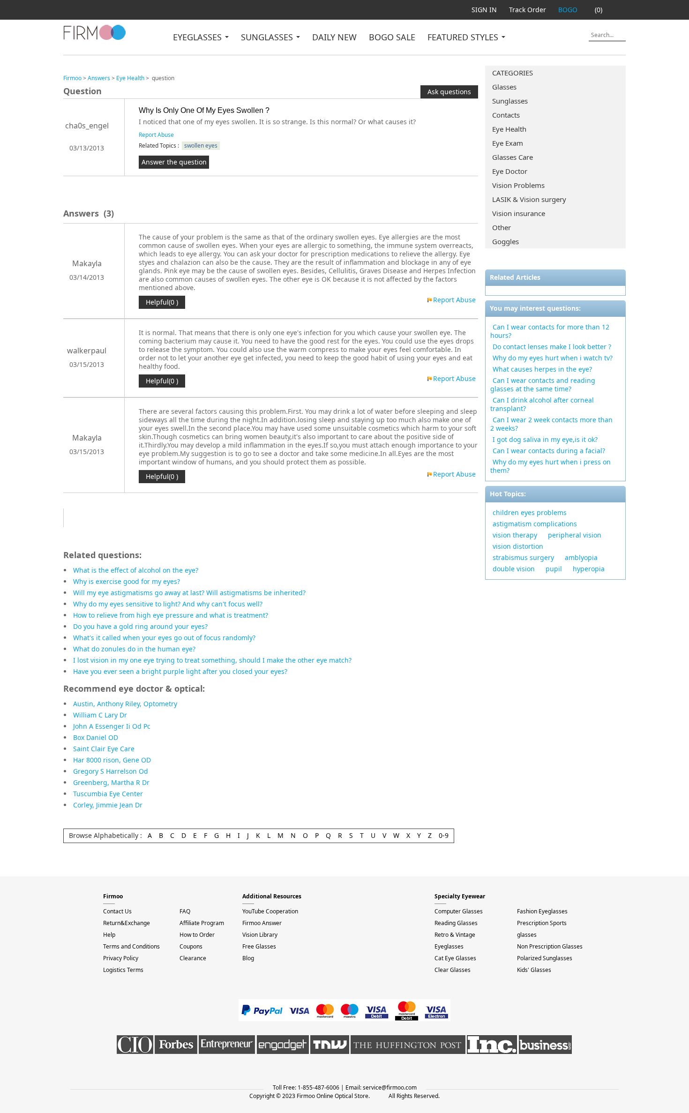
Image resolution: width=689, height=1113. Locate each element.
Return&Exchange (126, 923)
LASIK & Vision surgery (529, 199)
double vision (514, 568)
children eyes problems (530, 512)
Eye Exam (507, 143)
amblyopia (581, 557)
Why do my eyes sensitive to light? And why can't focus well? (167, 603)
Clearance (193, 958)
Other (501, 227)
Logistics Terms (123, 970)
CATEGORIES (512, 72)
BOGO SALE (392, 37)
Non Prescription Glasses (550, 946)
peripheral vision (574, 534)
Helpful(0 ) (162, 302)
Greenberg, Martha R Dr (111, 782)
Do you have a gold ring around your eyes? (140, 626)
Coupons (191, 946)
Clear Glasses (452, 970)
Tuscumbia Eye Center (108, 793)
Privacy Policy (120, 958)
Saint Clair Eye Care (104, 748)
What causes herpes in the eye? (542, 369)
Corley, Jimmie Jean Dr (107, 804)
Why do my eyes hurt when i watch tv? (553, 357)
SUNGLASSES (268, 37)
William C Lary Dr (100, 714)
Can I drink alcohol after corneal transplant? (542, 404)
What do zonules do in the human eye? (134, 648)
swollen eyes (200, 145)
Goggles (505, 241)
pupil (554, 568)
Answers (99, 78)
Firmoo (72, 78)
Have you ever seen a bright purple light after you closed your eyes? (180, 671)
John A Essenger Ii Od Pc (111, 726)
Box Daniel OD (95, 737)
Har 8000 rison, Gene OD (112, 759)
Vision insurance (518, 213)
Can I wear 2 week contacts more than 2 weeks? (551, 424)
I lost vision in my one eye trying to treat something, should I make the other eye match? (212, 660)
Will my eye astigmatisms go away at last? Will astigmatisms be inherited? (189, 592)
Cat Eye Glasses (455, 958)
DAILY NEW (334, 37)
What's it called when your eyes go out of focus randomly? (164, 637)
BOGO (567, 9)
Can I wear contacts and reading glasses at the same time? (542, 384)
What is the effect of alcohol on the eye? (135, 570)
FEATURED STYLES (464, 37)
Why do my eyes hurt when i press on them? (550, 466)
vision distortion (518, 546)
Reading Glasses (456, 923)
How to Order (197, 935)
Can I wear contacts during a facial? (549, 450)
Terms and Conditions (131, 946)
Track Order (527, 9)
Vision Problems (518, 185)
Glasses (504, 86)
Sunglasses (510, 100)
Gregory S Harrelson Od (110, 771)
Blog (248, 958)
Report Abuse (156, 135)
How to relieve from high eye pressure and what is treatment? (170, 615)
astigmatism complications (535, 523)
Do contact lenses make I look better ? (552, 346)
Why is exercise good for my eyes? (126, 581)
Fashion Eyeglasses (542, 911)
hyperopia (589, 568)
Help (109, 935)
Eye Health (509, 129)
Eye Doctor (509, 171)
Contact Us (117, 911)
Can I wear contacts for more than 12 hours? (549, 331)
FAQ (185, 911)
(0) (598, 9)
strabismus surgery (523, 557)
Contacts (506, 115)
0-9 (444, 835)
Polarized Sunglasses (544, 958)
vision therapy (515, 534)
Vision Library (259, 935)
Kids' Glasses (534, 970)
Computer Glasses (458, 911)
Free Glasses (259, 946)
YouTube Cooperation (270, 911)
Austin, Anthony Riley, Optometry (125, 703)
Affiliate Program (202, 923)
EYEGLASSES (198, 37)
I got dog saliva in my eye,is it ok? (545, 439)
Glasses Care (512, 157)
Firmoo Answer (262, 923)
